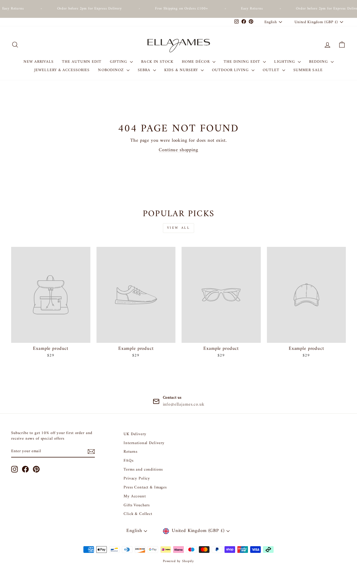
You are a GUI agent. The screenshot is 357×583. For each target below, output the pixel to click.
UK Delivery (135, 434)
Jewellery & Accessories (62, 70)
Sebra (145, 70)
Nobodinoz (111, 70)
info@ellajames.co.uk (183, 404)
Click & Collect (138, 513)
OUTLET (272, 70)
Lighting (285, 61)
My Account (135, 496)
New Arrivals (38, 61)
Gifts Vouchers (137, 505)
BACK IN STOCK (157, 61)
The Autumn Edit (82, 61)
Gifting (119, 61)
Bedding (319, 61)
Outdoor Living (231, 70)
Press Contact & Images (145, 487)
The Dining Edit (243, 61)
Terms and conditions (143, 469)
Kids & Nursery (181, 70)
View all (178, 228)
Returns (131, 451)
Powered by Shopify (178, 561)
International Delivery (144, 443)
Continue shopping (178, 150)
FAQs (128, 460)
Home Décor (196, 61)
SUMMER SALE (308, 70)
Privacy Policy (137, 478)
